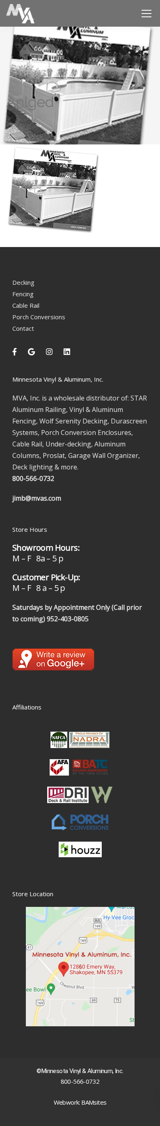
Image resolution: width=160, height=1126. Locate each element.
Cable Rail (25, 305)
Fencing (23, 294)
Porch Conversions (38, 317)
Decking (23, 282)
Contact (23, 328)
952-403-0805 (68, 618)
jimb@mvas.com (36, 498)
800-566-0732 (33, 478)
